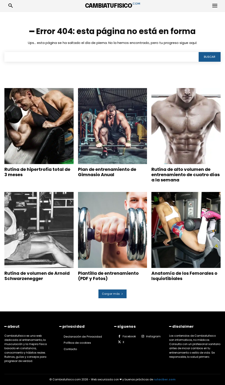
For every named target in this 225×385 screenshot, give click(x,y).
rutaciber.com (165, 379)
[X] (119, 342)
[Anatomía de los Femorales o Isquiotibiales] (186, 230)
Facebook (129, 336)
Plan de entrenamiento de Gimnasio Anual (107, 172)
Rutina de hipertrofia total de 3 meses (37, 172)
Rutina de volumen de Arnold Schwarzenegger (37, 276)
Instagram (153, 336)
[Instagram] (142, 336)
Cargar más (111, 294)
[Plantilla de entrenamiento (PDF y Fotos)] (112, 230)
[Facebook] (119, 336)
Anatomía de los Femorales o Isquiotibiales (184, 276)
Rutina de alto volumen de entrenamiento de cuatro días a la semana (185, 174)
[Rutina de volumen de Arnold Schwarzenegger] (39, 230)
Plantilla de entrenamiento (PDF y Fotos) (108, 276)
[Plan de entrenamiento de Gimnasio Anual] (112, 126)
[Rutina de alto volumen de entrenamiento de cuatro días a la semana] (186, 126)
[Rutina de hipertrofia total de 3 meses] (39, 126)
